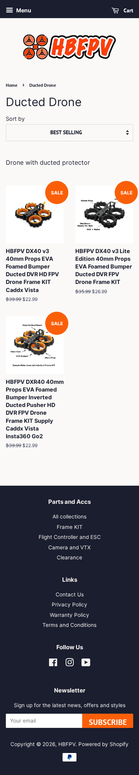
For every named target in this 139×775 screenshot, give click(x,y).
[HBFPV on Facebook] (53, 664)
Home (11, 85)
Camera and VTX (69, 547)
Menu (23, 10)
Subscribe (108, 722)
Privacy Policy (69, 604)
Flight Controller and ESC (70, 537)
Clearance (69, 557)
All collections (69, 516)
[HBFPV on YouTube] (85, 664)
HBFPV (66, 744)
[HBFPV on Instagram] (69, 664)
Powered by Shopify (103, 744)
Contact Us (70, 594)
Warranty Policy (69, 615)
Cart (127, 10)
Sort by (15, 118)
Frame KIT (70, 527)
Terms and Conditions (69, 625)
